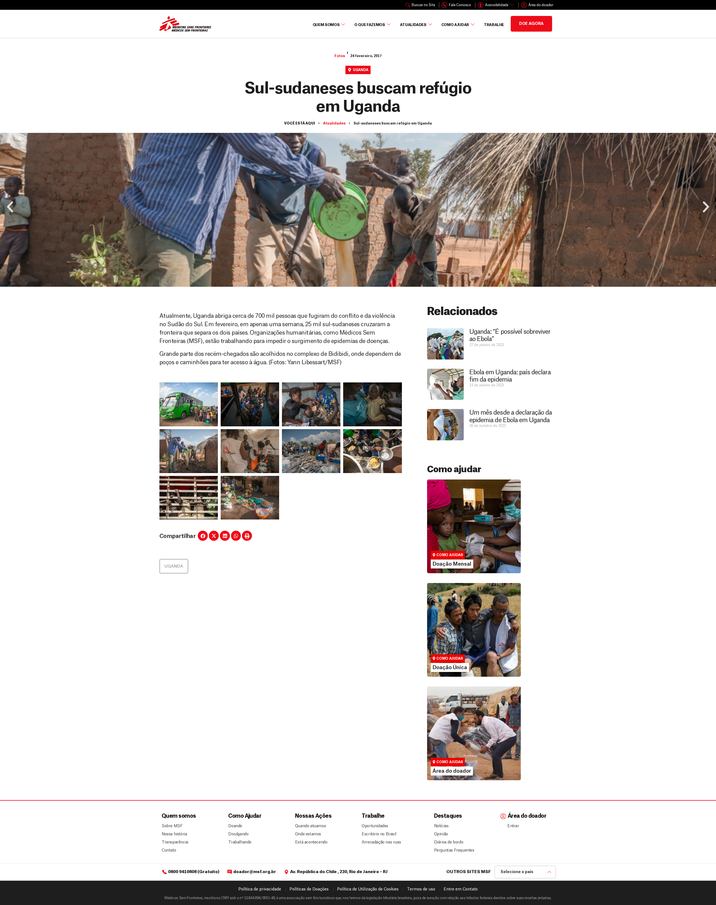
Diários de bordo (448, 842)
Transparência (175, 842)
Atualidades (413, 25)
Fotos (340, 56)
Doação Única (446, 635)
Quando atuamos (309, 826)
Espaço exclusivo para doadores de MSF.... (466, 756)
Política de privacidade (259, 889)
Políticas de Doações (309, 889)
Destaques (448, 816)
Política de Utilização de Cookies (368, 889)
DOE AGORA (531, 24)
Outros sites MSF (468, 872)
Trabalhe (494, 25)
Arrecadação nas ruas (379, 842)
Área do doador (448, 748)
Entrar (513, 826)
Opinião (441, 834)
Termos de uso (421, 889)
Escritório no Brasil (379, 834)
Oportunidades (375, 826)
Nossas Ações (313, 816)
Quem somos (179, 816)
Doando (235, 826)
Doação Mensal (448, 531)
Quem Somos (326, 25)
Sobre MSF (172, 826)
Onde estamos (308, 834)
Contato (169, 850)
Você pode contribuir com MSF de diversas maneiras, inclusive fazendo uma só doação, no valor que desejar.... (471, 647)
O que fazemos (369, 25)
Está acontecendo (309, 842)
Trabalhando (239, 842)
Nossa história (174, 834)
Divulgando (238, 834)
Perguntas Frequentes (452, 850)
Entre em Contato (461, 889)
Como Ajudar (455, 25)
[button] (10, 207)
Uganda (360, 70)
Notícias (441, 826)
